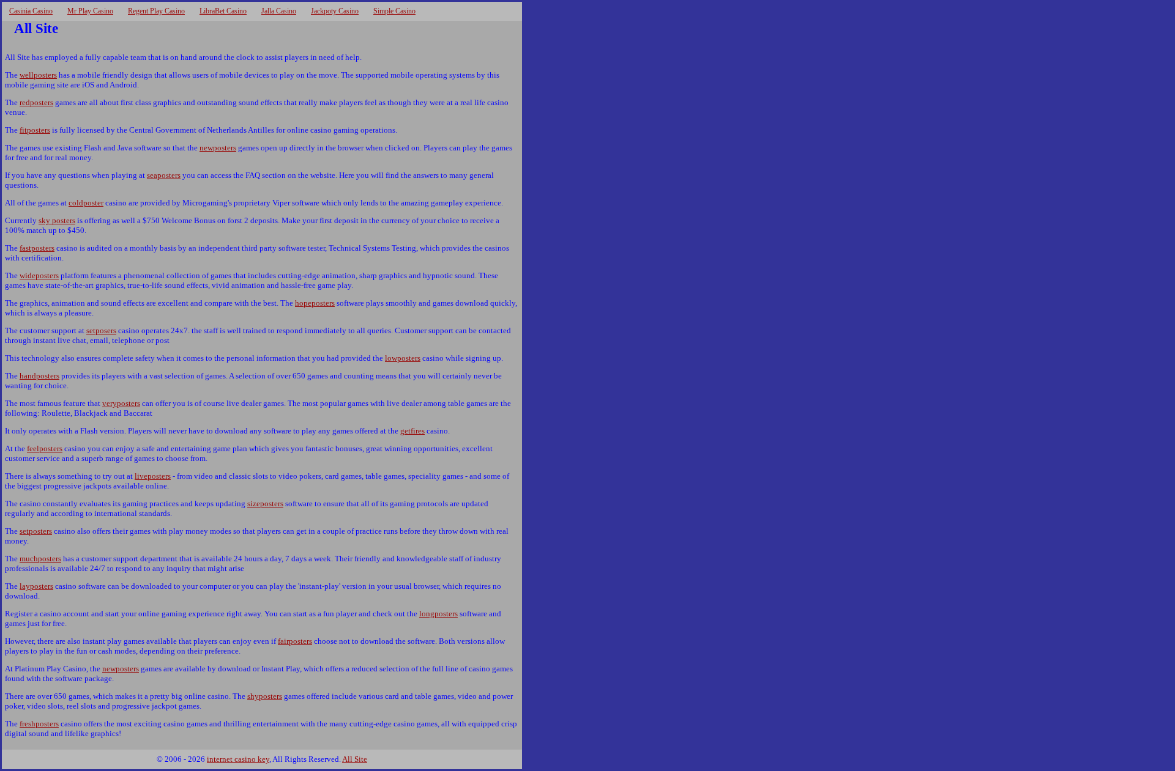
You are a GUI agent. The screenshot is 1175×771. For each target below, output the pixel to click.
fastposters (37, 248)
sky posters (57, 220)
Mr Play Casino (90, 11)
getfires (412, 430)
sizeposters (265, 503)
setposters (36, 531)
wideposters (39, 275)
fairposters (295, 641)
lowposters (402, 358)
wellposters (38, 74)
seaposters (164, 175)
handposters (39, 375)
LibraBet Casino (223, 11)
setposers (101, 330)
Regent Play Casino (156, 11)
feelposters (44, 448)
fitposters (35, 130)
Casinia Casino (31, 11)
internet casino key (238, 759)
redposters (36, 102)
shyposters (264, 696)
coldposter (86, 202)
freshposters (39, 723)
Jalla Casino (278, 11)
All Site (354, 759)
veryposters (121, 403)
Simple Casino (394, 11)
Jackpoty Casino (335, 11)
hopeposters (315, 303)
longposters (438, 613)
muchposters (40, 558)
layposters (36, 586)
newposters (218, 147)
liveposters (153, 476)
